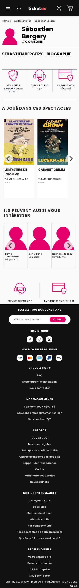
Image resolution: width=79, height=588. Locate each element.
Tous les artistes (21, 21)
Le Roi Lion (39, 507)
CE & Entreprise (40, 569)
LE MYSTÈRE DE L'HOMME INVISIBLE (15, 174)
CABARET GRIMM (51, 170)
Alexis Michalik (39, 519)
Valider (57, 319)
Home (5, 21)
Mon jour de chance (39, 513)
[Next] (70, 158)
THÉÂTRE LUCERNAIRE (16, 179)
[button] (8, 8)
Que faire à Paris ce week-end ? (39, 538)
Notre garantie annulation (39, 381)
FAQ (39, 375)
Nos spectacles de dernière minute (39, 532)
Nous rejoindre (39, 482)
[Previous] (8, 158)
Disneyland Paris (39, 500)
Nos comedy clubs (39, 525)
